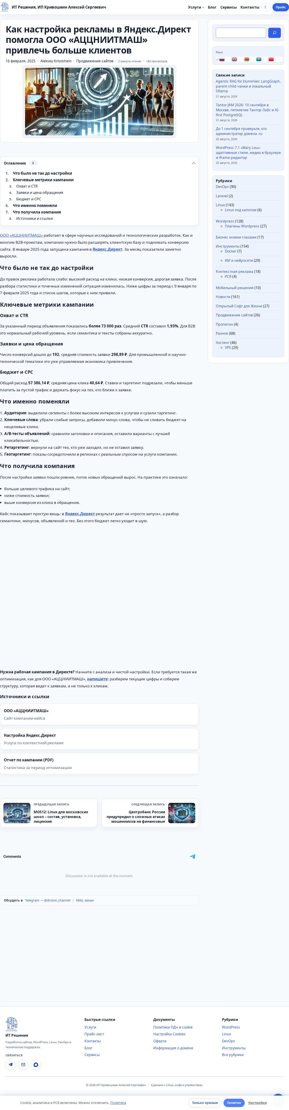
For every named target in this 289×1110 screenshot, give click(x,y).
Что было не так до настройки (42, 173)
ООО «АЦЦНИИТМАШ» (21, 235)
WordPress (231, 1027)
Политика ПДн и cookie (173, 1027)
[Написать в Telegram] (10, 1064)
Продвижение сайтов (94, 60)
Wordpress (225, 220)
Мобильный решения (235, 287)
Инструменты (228, 246)
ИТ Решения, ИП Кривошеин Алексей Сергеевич (59, 7)
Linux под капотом (240, 209)
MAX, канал (85, 900)
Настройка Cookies (169, 1033)
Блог (88, 1047)
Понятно (234, 1103)
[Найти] (274, 33)
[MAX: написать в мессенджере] (36, 1064)
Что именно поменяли (35, 205)
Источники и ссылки (34, 218)
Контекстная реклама (234, 271)
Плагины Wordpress (242, 225)
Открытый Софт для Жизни (239, 306)
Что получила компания (37, 212)
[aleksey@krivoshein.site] (23, 1064)
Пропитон (224, 324)
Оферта (159, 1040)
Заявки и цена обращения (39, 192)
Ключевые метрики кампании (43, 179)
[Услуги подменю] (203, 7)
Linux (220, 204)
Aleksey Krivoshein (56, 61)
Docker (230, 251)
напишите (97, 678)
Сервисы (92, 1054)
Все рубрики (233, 1054)
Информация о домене (173, 1047)
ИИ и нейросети (239, 260)
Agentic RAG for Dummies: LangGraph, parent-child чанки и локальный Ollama (248, 86)
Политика (118, 1103)
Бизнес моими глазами (236, 237)
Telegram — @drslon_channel (47, 900)
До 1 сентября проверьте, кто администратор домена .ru (241, 131)
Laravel (222, 195)
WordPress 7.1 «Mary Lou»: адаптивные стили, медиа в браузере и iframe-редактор (248, 152)
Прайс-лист (94, 1033)
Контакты (92, 1040)
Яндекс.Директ (107, 249)
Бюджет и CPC (28, 199)
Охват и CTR (27, 186)
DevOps (222, 186)
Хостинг (222, 342)
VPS (228, 347)
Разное (222, 333)
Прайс (281, 7)
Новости (223, 296)
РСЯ (228, 276)
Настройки (257, 1103)
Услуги (90, 1027)
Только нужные (205, 1103)
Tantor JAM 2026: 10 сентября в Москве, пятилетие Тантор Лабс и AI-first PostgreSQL (247, 109)
